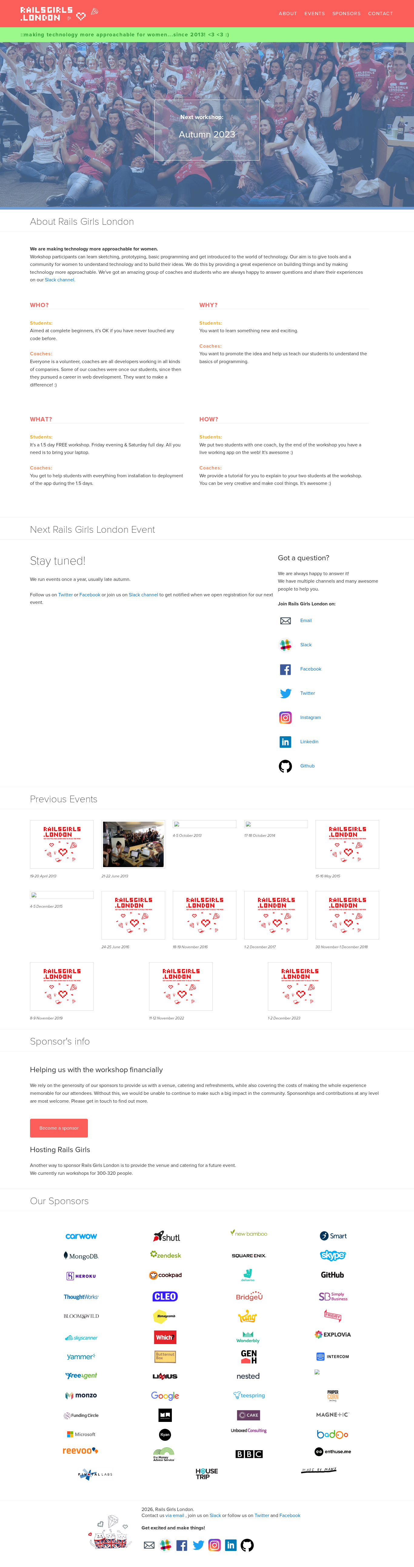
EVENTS (315, 14)
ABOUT (288, 14)
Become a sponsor (58, 1128)
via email (174, 1515)
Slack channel (143, 595)
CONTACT (380, 14)
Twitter (65, 595)
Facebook (89, 595)
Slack (215, 1515)
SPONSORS (346, 14)
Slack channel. (60, 280)
